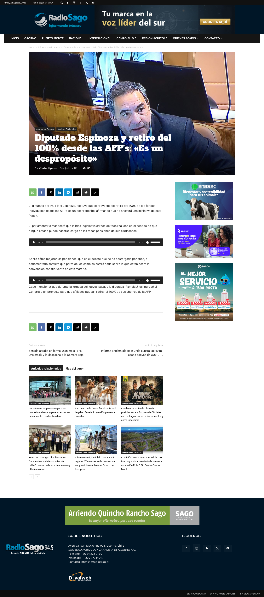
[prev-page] (31, 476)
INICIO (15, 38)
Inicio (31, 47)
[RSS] (80, 2)
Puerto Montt (53, 38)
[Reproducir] (34, 242)
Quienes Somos (184, 38)
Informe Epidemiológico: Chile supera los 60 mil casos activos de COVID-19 (132, 353)
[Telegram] (68, 192)
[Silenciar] (147, 242)
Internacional (100, 38)
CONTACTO (212, 38)
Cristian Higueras (48, 168)
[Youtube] (93, 2)
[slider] (156, 241)
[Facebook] (68, 2)
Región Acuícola (155, 38)
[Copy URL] (95, 192)
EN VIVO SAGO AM (250, 593)
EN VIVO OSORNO (196, 593)
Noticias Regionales (67, 129)
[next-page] (37, 476)
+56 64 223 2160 (91, 553)
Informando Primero (49, 47)
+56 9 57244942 (93, 558)
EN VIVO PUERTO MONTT (223, 593)
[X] (87, 2)
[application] (96, 242)
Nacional (76, 38)
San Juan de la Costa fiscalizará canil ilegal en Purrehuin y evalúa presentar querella (95, 412)
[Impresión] (86, 192)
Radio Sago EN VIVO (43, 2)
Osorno (30, 38)
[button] (62, 2)
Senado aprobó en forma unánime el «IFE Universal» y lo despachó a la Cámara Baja (56, 353)
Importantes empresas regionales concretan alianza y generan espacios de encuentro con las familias (49, 412)
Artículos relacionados (46, 368)
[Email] (77, 192)
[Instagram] (74, 2)
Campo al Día (126, 38)
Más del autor (75, 368)
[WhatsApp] (33, 192)
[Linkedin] (59, 192)
